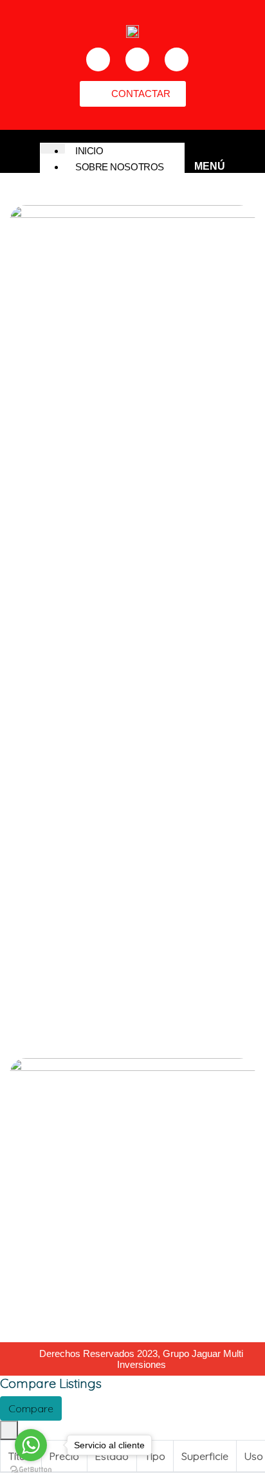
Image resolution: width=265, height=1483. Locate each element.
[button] (133, 94)
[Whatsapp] (176, 59)
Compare (30, 1408)
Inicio (89, 150)
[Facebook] (98, 59)
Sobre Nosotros (119, 166)
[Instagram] (137, 59)
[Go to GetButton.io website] (30, 1470)
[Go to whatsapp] (31, 1445)
